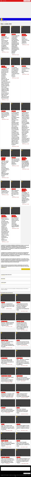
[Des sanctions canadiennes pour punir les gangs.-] (5, 184)
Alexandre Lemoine (9, 308)
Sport (18, 392)
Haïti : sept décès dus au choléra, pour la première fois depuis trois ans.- (15, 193)
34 (1, 181)
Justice (3, 340)
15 (16, 449)
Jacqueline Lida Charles (9, 397)
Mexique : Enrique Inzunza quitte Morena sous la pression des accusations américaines (7, 410)
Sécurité (6, 340)
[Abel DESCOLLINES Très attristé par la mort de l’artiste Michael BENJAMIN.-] (15, 153)
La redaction (7, 463)
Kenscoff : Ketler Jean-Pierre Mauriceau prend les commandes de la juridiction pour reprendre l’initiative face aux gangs (7, 344)
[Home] (1, 19)
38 (11, 181)
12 (16, 416)
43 (11, 26)
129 (1, 103)
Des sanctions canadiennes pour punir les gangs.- (5, 191)
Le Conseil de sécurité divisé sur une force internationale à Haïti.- (26, 70)
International (24, 35)
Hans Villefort (8, 412)
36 (1, 58)
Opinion (22, 321)
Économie (3, 66)
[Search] (29, 19)
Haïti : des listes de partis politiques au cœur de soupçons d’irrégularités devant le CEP (23, 378)
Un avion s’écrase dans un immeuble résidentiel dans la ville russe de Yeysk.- (5, 115)
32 (11, 58)
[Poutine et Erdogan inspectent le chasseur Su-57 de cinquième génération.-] (25, 29)
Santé (13, 66)
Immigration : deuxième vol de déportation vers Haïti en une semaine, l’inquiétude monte (7, 395)
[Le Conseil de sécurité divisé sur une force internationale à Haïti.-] (25, 61)
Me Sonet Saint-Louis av (24, 345)
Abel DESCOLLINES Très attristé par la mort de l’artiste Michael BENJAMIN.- (15, 161)
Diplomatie (3, 158)
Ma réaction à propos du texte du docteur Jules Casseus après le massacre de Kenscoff (23, 343)
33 (1, 26)
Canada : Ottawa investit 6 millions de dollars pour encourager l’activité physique (23, 395)
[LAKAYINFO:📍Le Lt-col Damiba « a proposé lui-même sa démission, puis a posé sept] (25, 184)
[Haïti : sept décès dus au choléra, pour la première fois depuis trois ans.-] (15, 184)
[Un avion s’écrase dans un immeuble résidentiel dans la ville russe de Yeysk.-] (5, 106)
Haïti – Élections (4, 321)
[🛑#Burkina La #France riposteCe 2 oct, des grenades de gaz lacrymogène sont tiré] (5, 210)
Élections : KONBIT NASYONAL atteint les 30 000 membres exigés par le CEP (7, 324)
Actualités (3, 34)
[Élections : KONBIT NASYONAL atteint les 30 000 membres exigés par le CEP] (8, 316)
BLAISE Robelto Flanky (5, 52)
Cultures (3, 302)
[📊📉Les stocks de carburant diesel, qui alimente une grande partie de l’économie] (5, 61)
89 (11, 103)
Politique (3, 35)
